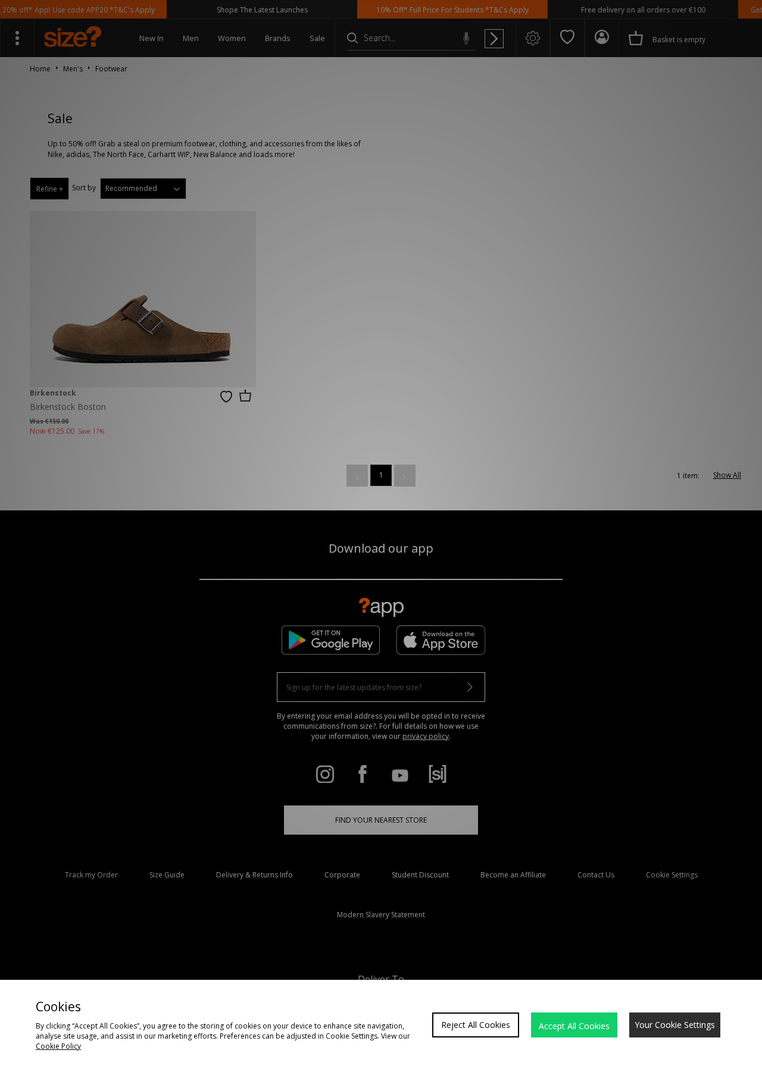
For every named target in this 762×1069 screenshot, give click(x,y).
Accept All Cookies (574, 1026)
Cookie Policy (58, 1046)
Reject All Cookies (475, 1024)
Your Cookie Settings (675, 1024)
